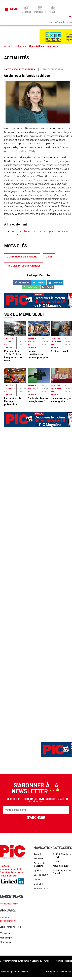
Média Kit (38, 884)
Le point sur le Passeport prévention (12, 401)
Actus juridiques (60, 866)
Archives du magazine (39, 864)
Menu (13, 9)
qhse (49, 256)
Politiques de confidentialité (59, 971)
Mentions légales (64, 961)
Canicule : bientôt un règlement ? (38, 400)
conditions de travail (22, 256)
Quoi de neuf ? (41, 875)
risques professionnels (24, 265)
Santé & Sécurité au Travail (44, 46)
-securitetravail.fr (9, 903)
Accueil (8, 46)
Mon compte (6, 937)
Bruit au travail (59, 351)
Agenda (37, 870)
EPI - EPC (57, 861)
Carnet (37, 879)
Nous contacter (41, 888)
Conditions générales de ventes (15, 971)
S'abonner (5, 933)
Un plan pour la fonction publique (27, 75)
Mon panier (5, 942)
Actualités (20, 46)
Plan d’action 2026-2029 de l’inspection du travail (13, 356)
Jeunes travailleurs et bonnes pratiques (38, 354)
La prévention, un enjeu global (61, 400)
